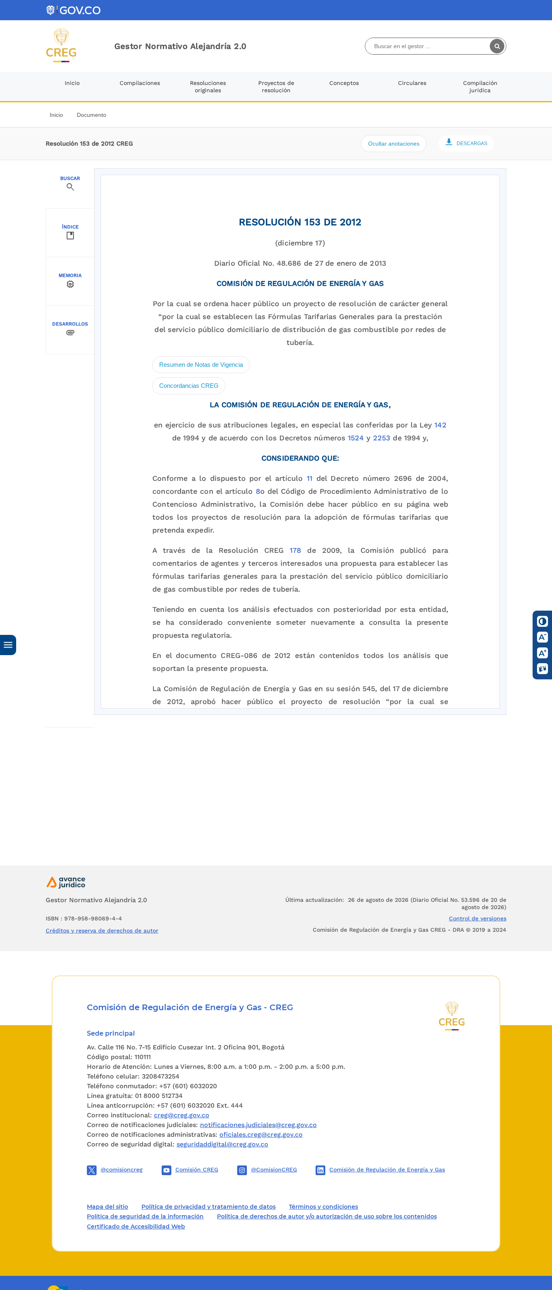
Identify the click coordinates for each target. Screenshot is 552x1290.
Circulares (412, 83)
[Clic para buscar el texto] (498, 46)
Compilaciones (140, 83)
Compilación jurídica (480, 86)
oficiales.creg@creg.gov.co (261, 1134)
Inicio (72, 83)
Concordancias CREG (189, 385)
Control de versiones (477, 918)
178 (295, 550)
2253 (381, 438)
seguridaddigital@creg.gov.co (222, 1144)
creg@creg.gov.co (181, 1115)
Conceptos (344, 83)
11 (309, 478)
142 (440, 425)
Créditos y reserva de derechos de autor (102, 930)
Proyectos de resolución (276, 86)
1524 (356, 438)
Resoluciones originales (208, 86)
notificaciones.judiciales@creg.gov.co (258, 1125)
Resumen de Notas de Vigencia (201, 364)
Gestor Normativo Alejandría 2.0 (180, 46)
